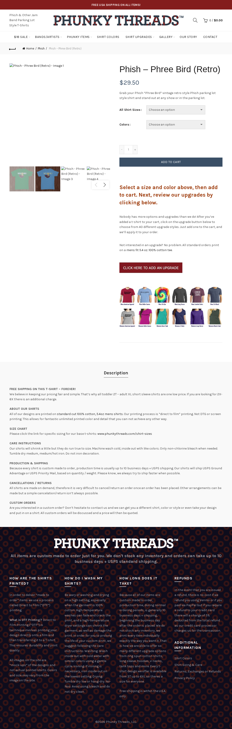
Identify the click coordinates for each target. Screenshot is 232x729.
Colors (124, 124)
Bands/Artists (47, 37)
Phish (41, 48)
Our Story (188, 37)
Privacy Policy (184, 678)
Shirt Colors (108, 37)
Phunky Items (78, 37)
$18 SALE (21, 37)
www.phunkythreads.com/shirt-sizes (124, 434)
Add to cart (171, 162)
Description (116, 373)
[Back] (12, 48)
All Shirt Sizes (129, 110)
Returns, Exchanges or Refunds (197, 671)
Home (30, 48)
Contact (210, 37)
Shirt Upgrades (139, 37)
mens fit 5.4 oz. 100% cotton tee (149, 250)
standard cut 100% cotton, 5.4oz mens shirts (90, 414)
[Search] (195, 20)
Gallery (166, 37)
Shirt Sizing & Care (188, 665)
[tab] (116, 373)
